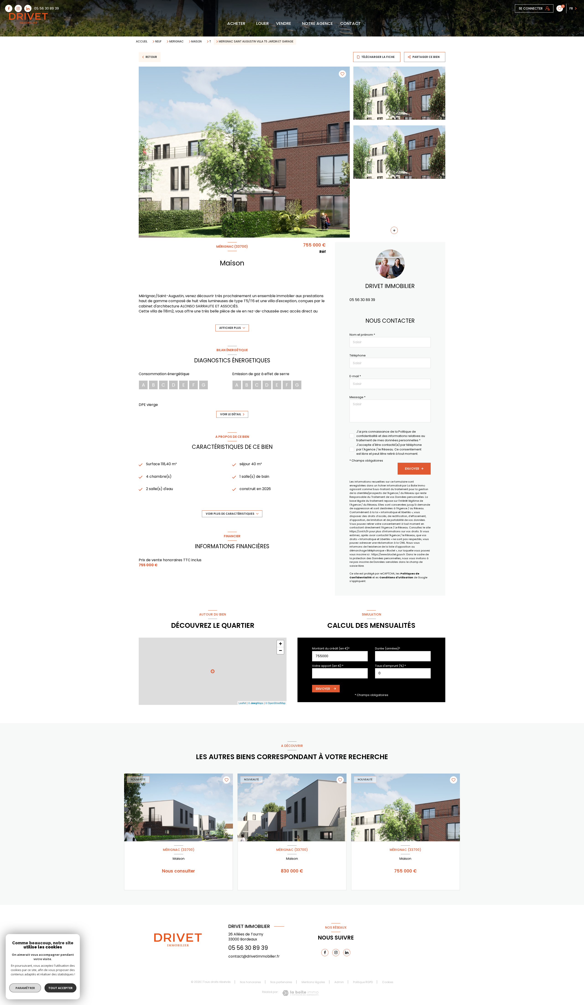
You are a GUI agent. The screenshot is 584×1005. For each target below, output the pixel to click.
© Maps (255, 703)
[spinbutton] (403, 673)
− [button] (280, 650)
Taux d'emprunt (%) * (390, 666)
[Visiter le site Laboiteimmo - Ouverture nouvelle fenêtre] (300, 993)
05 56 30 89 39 (46, 8)
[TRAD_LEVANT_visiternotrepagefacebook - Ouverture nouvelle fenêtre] (8, 8)
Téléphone (357, 355)
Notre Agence (317, 23)
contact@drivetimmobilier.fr (254, 956)
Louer (262, 23)
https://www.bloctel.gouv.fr (388, 554)
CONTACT (350, 23)
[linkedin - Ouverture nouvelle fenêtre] (27, 8)
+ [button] (280, 644)
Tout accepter (60, 988)
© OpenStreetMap (275, 703)
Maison (196, 41)
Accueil (141, 41)
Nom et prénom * (362, 335)
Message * (357, 397)
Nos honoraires (250, 982)
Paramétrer (25, 988)
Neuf (158, 41)
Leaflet (242, 703)
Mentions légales (313, 982)
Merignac (176, 41)
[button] (394, 230)
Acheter (236, 23)
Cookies (387, 982)
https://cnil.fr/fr (359, 531)
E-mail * (355, 376)
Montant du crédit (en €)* (330, 648)
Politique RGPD (363, 982)
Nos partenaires (281, 982)
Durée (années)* (387, 648)
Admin (339, 982)
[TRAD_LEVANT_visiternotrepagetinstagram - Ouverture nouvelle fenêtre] (18, 8)
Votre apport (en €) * (327, 666)
